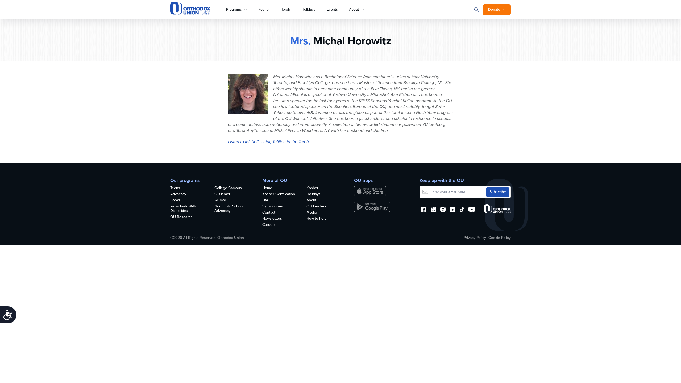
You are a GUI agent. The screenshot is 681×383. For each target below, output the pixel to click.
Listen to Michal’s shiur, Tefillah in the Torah (268, 142)
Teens (175, 188)
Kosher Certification (278, 194)
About (354, 9)
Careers (269, 224)
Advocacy (178, 194)
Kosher (264, 9)
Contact (268, 212)
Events (332, 9)
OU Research (181, 217)
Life (265, 200)
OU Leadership (318, 206)
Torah (285, 9)
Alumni (220, 200)
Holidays (308, 9)
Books (175, 200)
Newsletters (272, 218)
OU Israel (222, 194)
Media (311, 212)
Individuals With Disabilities (183, 209)
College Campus (228, 188)
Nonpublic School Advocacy (228, 209)
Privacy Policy (475, 237)
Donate (494, 9)
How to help (316, 218)
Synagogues (272, 206)
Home (267, 188)
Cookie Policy (499, 237)
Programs (234, 9)
